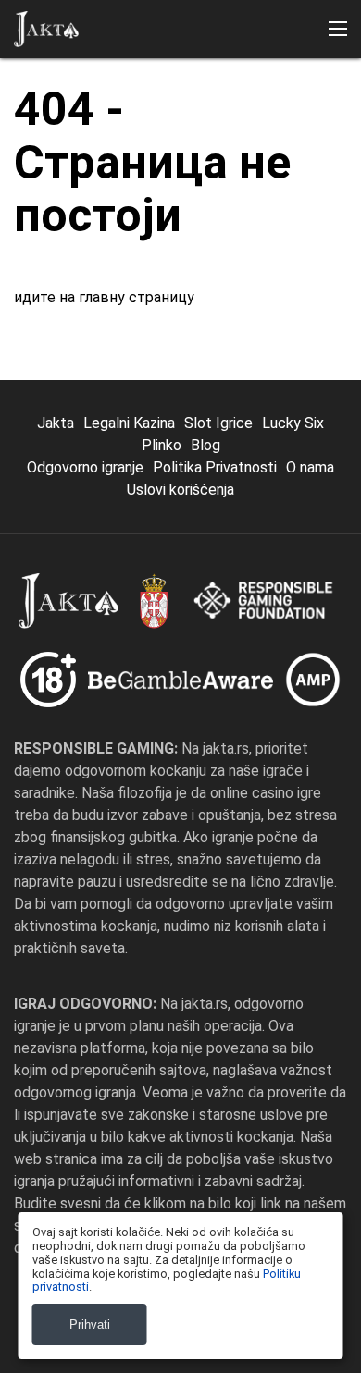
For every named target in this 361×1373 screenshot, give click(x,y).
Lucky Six (293, 423)
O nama (310, 467)
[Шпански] (225, 304)
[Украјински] (177, 304)
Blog (205, 445)
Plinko (161, 445)
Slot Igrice (218, 423)
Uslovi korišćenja (180, 489)
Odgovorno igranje (85, 467)
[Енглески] (33, 304)
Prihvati (89, 1324)
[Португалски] (129, 304)
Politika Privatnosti (215, 467)
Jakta (55, 423)
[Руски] (81, 304)
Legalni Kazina (129, 423)
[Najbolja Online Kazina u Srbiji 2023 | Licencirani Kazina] (46, 29)
